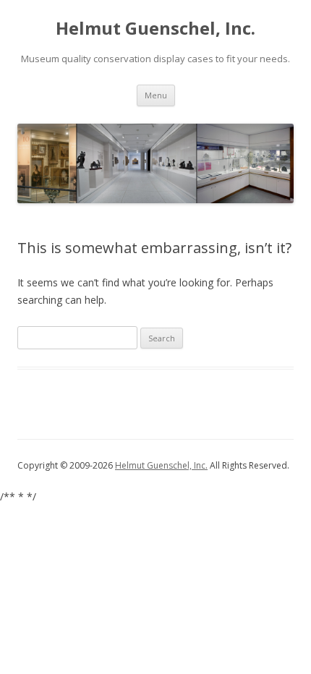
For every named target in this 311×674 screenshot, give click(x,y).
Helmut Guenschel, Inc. (155, 28)
